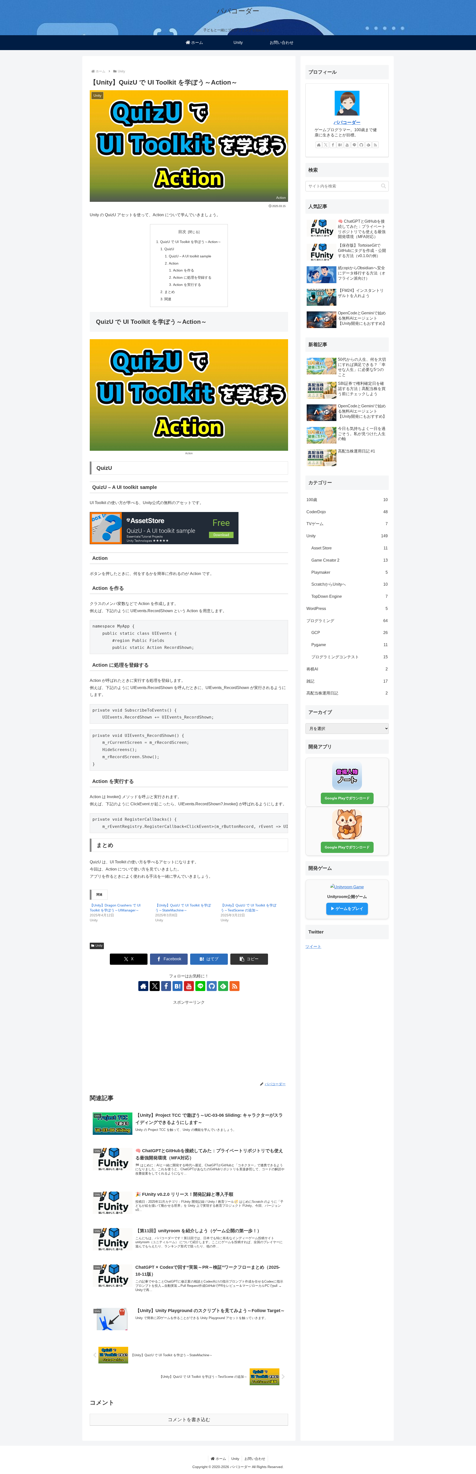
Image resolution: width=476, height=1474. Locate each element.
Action (173, 263)
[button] (249, 959)
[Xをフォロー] (155, 986)
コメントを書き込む (189, 1419)
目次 (182, 232)
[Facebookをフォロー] (166, 986)
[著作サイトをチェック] (143, 986)
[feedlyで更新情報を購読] (223, 986)
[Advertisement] (189, 1040)
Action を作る (183, 270)
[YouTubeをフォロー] (189, 986)
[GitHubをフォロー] (212, 986)
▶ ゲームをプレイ (347, 908)
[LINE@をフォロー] (200, 986)
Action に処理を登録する (192, 277)
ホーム (220, 1459)
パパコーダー (347, 122)
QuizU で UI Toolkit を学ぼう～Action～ (190, 242)
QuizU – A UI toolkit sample (190, 256)
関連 (167, 299)
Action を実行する (187, 285)
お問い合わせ (254, 1459)
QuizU (169, 249)
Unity (98, 945)
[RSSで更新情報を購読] (234, 986)
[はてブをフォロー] (177, 986)
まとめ (169, 292)
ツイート (313, 946)
